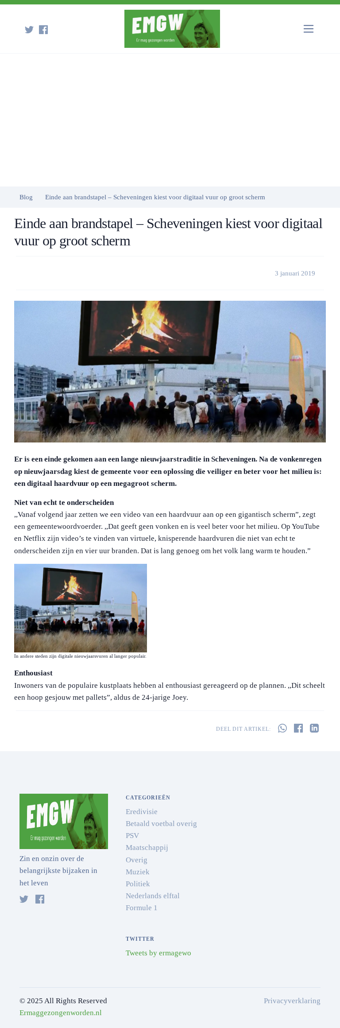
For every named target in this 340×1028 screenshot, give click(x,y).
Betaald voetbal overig (161, 823)
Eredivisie (142, 811)
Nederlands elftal (153, 896)
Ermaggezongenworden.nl (60, 1013)
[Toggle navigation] (309, 29)
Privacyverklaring (292, 1001)
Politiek (138, 884)
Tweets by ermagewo (158, 953)
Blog (26, 197)
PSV (132, 835)
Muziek (138, 872)
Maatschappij (147, 847)
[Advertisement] (170, 120)
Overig (136, 860)
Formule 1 (142, 908)
